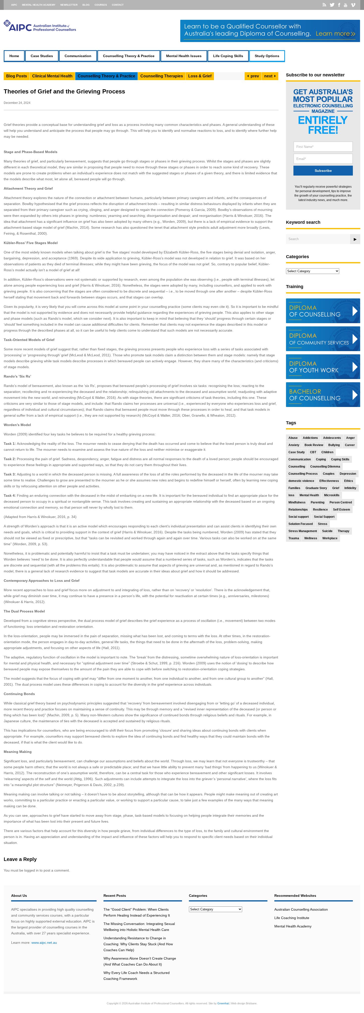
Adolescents (332, 438)
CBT (313, 452)
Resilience (320, 509)
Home (14, 56)
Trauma (293, 538)
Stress (322, 524)
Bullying (334, 445)
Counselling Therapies (161, 76)
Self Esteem (341, 509)
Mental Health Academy (38, 4)
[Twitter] (332, 5)
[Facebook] (339, 5)
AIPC (14, 4)
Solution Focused (300, 524)
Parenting (317, 502)
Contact (118, 4)
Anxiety (293, 445)
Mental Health (309, 495)
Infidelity (350, 488)
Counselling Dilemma (325, 466)
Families (294, 488)
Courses (101, 4)
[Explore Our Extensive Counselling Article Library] (40, 30)
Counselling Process (303, 473)
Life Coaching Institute (291, 918)
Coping (321, 459)
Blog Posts (16, 76)
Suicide (327, 531)
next (269, 76)
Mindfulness (297, 502)
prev (254, 76)
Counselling (296, 466)
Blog (86, 4)
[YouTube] (345, 5)
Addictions (310, 438)
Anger (350, 438)
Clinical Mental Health (52, 76)
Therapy (343, 531)
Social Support (324, 516)
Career (350, 445)
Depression (348, 473)
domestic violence (301, 481)
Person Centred (341, 502)
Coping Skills (340, 459)
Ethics (348, 481)
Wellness (310, 538)
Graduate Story (316, 488)
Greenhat (223, 1003)
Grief (335, 488)
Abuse (293, 438)
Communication (78, 56)
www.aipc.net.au (44, 943)
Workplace (330, 538)
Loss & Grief (199, 76)
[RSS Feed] (324, 5)
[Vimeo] (353, 5)
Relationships (298, 509)
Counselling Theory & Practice (129, 56)
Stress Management (302, 531)
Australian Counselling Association (301, 909)
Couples (329, 473)
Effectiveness (329, 481)
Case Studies (42, 56)
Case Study (296, 452)
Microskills (331, 495)
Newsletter (69, 4)
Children (327, 452)
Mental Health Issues (184, 56)
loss (291, 495)
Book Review (314, 445)
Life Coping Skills (228, 56)
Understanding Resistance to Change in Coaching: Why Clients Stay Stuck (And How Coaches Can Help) (138, 944)
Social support (298, 516)
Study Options (267, 56)
